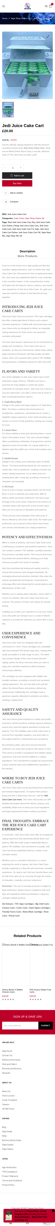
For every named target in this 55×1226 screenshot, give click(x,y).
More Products (27, 256)
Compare (14, 201)
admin (13, 140)
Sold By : (6, 140)
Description (27, 251)
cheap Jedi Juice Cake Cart (25, 225)
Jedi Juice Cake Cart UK (29, 232)
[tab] (27, 251)
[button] (50, 6)
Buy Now (17, 183)
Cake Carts (19, 218)
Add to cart (19, 175)
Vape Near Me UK (14, 236)
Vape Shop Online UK (20, 18)
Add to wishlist (16, 193)
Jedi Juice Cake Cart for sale (25, 229)
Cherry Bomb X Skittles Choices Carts (12, 991)
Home (4, 18)
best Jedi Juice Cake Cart (19, 222)
